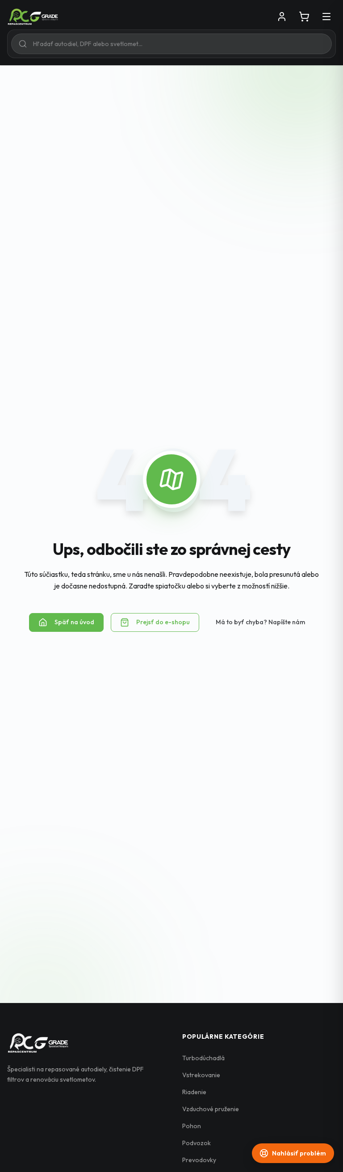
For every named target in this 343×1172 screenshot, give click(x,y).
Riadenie (194, 1092)
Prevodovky (199, 1160)
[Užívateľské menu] (281, 16)
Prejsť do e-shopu (163, 622)
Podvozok (196, 1143)
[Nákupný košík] (304, 16)
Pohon (191, 1126)
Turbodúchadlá (203, 1058)
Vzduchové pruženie (210, 1109)
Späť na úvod (74, 622)
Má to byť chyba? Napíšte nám (260, 622)
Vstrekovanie (201, 1075)
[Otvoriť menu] (326, 16)
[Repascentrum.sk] (33, 16)
